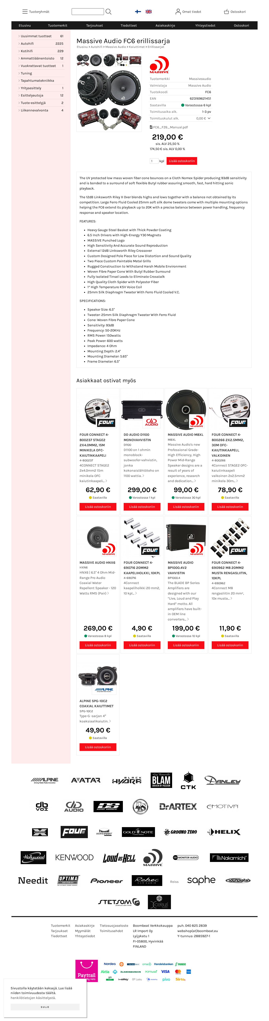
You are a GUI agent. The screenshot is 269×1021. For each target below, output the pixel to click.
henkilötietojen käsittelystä (33, 998)
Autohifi (96, 47)
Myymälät (83, 931)
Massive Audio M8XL (185, 435)
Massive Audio (115, 47)
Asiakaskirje (165, 25)
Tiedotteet (129, 25)
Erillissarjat (156, 47)
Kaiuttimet (137, 47)
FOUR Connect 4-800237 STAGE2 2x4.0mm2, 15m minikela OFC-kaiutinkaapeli (94, 445)
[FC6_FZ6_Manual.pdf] (151, 127)
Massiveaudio (200, 79)
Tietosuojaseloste (114, 926)
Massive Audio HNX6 (97, 563)
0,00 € (201, 118)
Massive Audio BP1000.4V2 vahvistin (180, 568)
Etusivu (25, 25)
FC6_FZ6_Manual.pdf (170, 127)
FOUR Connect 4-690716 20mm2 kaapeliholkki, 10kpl (142, 568)
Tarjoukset (94, 25)
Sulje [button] (45, 1007)
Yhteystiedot (205, 25)
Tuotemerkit (57, 25)
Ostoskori (241, 25)
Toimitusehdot (111, 931)
